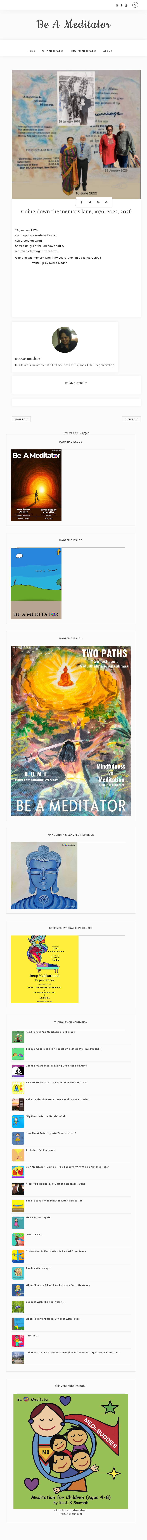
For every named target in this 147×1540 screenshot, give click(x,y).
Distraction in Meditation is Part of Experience (56, 1251)
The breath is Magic (38, 1268)
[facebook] (121, 5)
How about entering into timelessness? (51, 1133)
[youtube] (126, 5)
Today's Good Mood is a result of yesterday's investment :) (63, 1048)
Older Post (131, 419)
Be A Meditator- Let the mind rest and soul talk (56, 1082)
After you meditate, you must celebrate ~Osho (55, 1183)
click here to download (70, 1510)
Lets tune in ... (35, 1234)
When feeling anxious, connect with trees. (53, 1318)
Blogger (84, 433)
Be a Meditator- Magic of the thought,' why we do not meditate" (67, 1166)
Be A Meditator (73, 25)
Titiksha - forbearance (40, 1150)
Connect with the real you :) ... (45, 1301)
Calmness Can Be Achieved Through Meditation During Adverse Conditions (73, 1352)
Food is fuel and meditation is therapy (50, 1031)
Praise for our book (71, 1513)
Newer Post (21, 419)
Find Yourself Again (38, 1217)
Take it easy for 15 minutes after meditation (54, 1200)
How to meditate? (83, 51)
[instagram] (117, 5)
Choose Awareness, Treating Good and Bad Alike (56, 1065)
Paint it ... (32, 1335)
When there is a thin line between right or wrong (58, 1285)
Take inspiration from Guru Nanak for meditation (57, 1099)
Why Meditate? (52, 51)
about (107, 51)
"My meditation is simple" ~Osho (46, 1116)
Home (31, 51)
